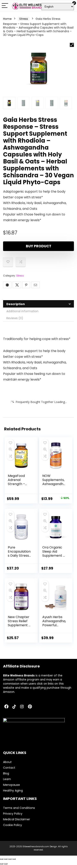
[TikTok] (14, 707)
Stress (23, 19)
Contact (9, 768)
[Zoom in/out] (1, 859)
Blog (6, 773)
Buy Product (38, 246)
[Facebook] (6, 707)
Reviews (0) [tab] (14, 318)
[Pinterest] (29, 707)
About (7, 762)
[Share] (9, 859)
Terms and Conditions (19, 808)
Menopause (11, 785)
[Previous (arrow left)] (1, 863)
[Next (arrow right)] (5, 863)
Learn (7, 779)
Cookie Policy (12, 825)
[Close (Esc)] (14, 859)
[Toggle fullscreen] (5, 859)
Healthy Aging (13, 790)
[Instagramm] (22, 707)
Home (7, 19)
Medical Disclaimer (16, 819)
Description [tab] (15, 304)
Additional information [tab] (22, 311)
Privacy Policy (12, 814)
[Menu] (5, 5)
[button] (72, 45)
